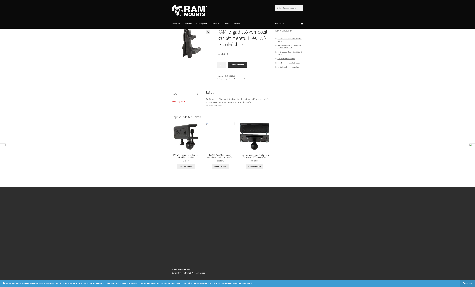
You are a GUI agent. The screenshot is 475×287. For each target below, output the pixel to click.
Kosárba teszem (237, 64)
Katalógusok (201, 23)
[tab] (186, 94)
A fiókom (215, 23)
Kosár (226, 23)
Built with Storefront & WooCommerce (188, 273)
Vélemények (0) (178, 101)
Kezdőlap (176, 23)
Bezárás (468, 283)
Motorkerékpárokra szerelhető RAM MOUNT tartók (289, 46)
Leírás (174, 94)
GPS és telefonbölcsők (286, 59)
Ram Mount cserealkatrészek (288, 63)
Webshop (188, 23)
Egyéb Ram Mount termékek (236, 79)
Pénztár (236, 23)
